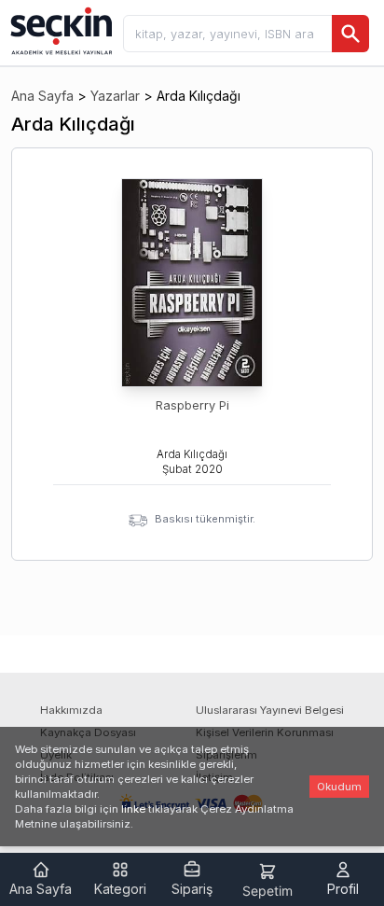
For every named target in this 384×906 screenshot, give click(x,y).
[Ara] (350, 33)
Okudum (339, 786)
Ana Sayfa (42, 96)
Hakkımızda (71, 710)
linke (133, 808)
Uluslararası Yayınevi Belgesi (270, 710)
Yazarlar (115, 96)
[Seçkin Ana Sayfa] (59, 30)
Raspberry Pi (192, 405)
